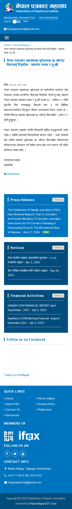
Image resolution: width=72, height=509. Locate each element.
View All (58, 199)
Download (12, 174)
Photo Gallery (46, 398)
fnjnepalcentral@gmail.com (23, 29)
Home (7, 45)
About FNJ (12, 404)
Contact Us (13, 409)
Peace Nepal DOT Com (43, 503)
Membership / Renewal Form (19, 17)
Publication (45, 409)
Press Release (21, 45)
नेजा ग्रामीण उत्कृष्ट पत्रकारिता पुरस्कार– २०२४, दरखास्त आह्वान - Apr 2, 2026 (32, 260)
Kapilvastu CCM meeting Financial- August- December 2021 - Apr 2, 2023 (34, 321)
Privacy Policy (46, 404)
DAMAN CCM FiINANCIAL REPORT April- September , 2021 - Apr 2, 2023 (32, 308)
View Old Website (48, 17)
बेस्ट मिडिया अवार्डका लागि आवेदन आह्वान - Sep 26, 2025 (33, 273)
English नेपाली (15, 21)
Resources (12, 415)
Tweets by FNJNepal (16, 375)
